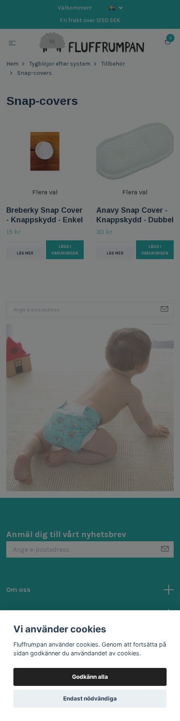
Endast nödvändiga (90, 698)
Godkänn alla (90, 676)
